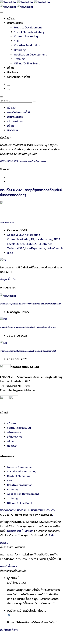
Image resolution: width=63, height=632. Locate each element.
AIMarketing (32, 235)
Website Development (28, 27)
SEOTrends (45, 244)
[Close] (1, 96)
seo (22, 244)
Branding (20, 50)
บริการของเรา (15, 23)
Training (19, 59)
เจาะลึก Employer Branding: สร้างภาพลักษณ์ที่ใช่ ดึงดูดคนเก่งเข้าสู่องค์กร (30, 303)
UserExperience (35, 248)
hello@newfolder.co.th (32, 161)
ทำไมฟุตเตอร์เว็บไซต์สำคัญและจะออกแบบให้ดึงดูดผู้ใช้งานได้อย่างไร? (28, 351)
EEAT (57, 239)
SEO (16, 41)
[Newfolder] (25, 2)
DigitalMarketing (41, 239)
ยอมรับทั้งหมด (8, 566)
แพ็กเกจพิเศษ (15, 121)
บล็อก (10, 68)
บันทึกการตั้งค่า (9, 630)
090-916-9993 (9, 161)
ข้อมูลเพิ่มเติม (8, 279)
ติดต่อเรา (12, 72)
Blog (10, 253)
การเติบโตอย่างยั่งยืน (19, 77)
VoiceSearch (55, 248)
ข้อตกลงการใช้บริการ (12, 510)
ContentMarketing (18, 239)
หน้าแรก (11, 18)
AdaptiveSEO (15, 235)
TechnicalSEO (15, 248)
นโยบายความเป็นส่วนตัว (41, 510)
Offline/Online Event (27, 63)
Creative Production (27, 45)
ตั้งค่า (51, 535)
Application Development (30, 54)
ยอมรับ (4, 543)
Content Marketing (26, 36)
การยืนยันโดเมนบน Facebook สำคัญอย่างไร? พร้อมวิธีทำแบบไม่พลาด (28, 327)
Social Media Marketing (29, 32)
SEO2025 (31, 244)
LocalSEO (13, 244)
